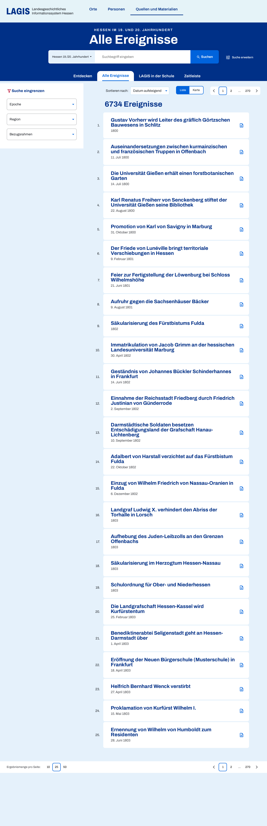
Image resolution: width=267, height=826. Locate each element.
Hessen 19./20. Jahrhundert (70, 56)
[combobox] (38, 104)
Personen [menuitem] (116, 9)
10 (48, 767)
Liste (183, 90)
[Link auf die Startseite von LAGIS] (42, 11)
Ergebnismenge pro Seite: (24, 767)
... (239, 90)
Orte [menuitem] (93, 9)
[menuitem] (82, 76)
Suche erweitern (242, 57)
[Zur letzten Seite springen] (256, 91)
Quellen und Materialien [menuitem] (157, 9)
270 (247, 90)
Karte (196, 90)
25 (56, 767)
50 (65, 767)
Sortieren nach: (117, 90)
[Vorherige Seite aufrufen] (214, 91)
